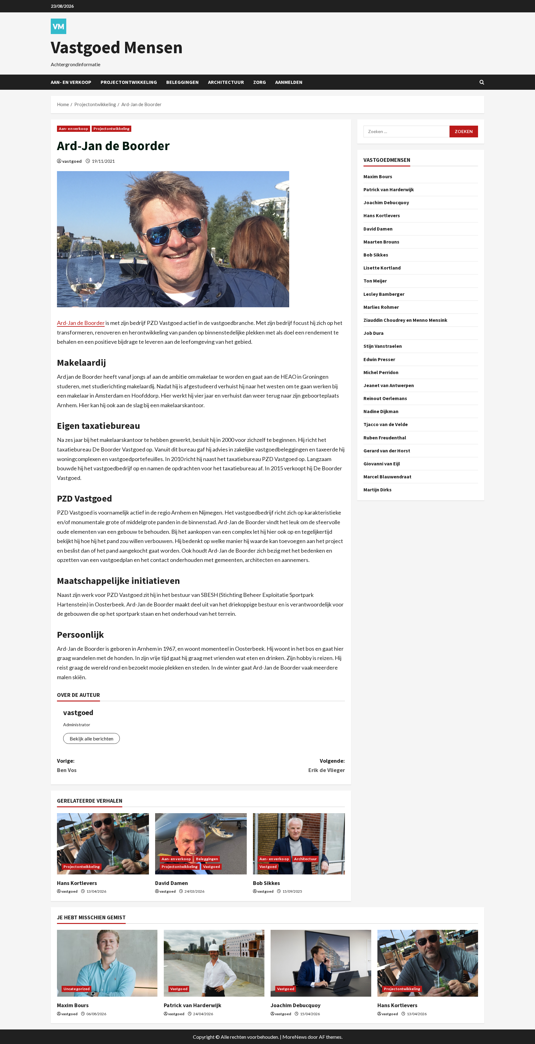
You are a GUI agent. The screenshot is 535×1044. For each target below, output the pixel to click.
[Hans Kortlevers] (103, 843)
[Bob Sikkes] (299, 843)
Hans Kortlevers (77, 883)
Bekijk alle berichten (91, 738)
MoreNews (294, 1037)
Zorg (259, 82)
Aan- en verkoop (71, 82)
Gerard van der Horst (386, 450)
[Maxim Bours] (107, 963)
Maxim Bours (377, 176)
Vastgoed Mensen (117, 47)
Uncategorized (76, 988)
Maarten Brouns (381, 242)
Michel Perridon (380, 372)
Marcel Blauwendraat (387, 476)
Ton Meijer (375, 281)
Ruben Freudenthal (384, 437)
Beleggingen (182, 82)
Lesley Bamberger (383, 294)
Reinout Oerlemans (385, 398)
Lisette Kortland (382, 268)
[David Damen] (201, 843)
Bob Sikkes (266, 883)
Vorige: (66, 765)
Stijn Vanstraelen (382, 346)
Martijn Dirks (377, 489)
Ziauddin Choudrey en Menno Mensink (405, 320)
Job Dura (373, 333)
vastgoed (72, 161)
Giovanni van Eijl (381, 463)
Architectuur (226, 82)
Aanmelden (288, 82)
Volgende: (326, 765)
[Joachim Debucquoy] (321, 963)
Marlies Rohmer (381, 307)
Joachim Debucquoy (386, 202)
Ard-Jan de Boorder (81, 322)
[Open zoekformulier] (482, 82)
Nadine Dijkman (380, 411)
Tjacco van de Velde (385, 424)
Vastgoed (211, 866)
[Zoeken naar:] (406, 131)
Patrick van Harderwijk (388, 189)
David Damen (171, 883)
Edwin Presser (379, 359)
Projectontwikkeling (129, 82)
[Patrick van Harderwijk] (214, 963)
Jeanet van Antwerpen (388, 385)
